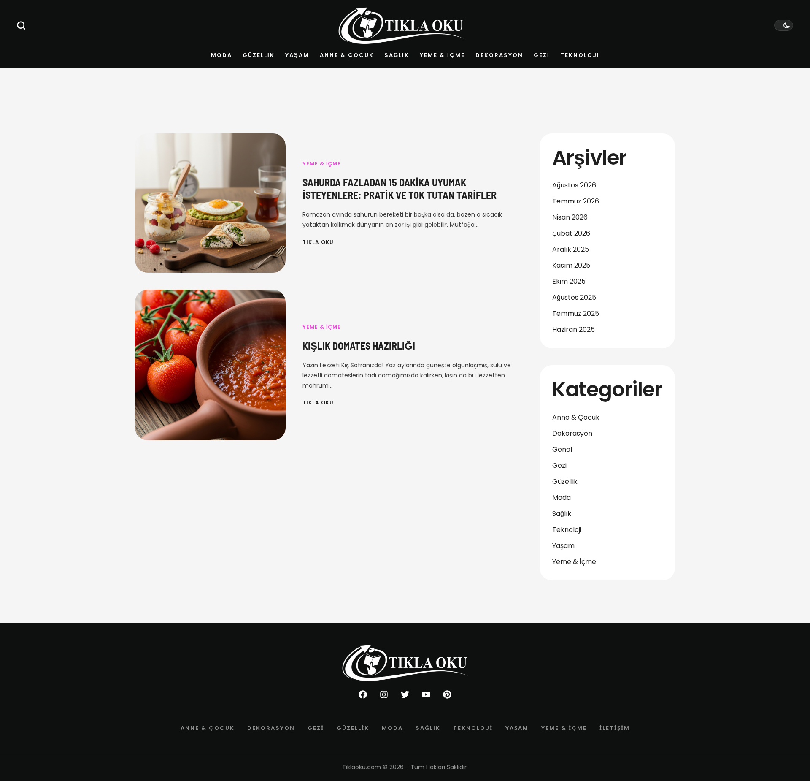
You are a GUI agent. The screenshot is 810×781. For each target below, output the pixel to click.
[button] (21, 25)
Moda (561, 497)
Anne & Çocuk (575, 417)
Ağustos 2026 (574, 185)
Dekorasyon (572, 433)
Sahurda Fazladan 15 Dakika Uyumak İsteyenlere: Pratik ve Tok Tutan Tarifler (399, 188)
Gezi (559, 465)
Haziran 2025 (573, 329)
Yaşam (563, 545)
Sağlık (561, 513)
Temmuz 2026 (575, 201)
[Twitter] (405, 694)
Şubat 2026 (571, 233)
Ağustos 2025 (574, 297)
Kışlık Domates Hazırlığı (358, 345)
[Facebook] (363, 694)
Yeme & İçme (321, 163)
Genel (562, 449)
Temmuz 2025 (575, 313)
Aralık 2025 (570, 249)
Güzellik (565, 481)
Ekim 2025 (569, 281)
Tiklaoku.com (361, 767)
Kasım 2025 (571, 265)
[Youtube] (426, 694)
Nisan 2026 (570, 217)
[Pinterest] (447, 694)
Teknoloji (566, 529)
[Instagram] (384, 694)
